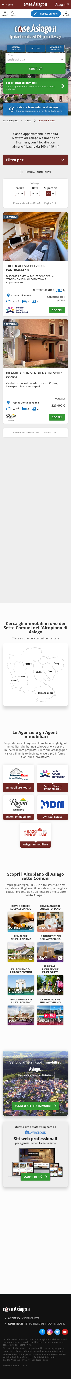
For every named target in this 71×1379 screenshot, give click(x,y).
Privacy (26, 1359)
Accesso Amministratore (15, 1365)
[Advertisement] (35, 478)
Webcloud (15, 1359)
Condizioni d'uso (39, 1359)
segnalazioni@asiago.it (52, 1351)
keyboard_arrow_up (17, 193)
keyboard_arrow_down (22, 193)
